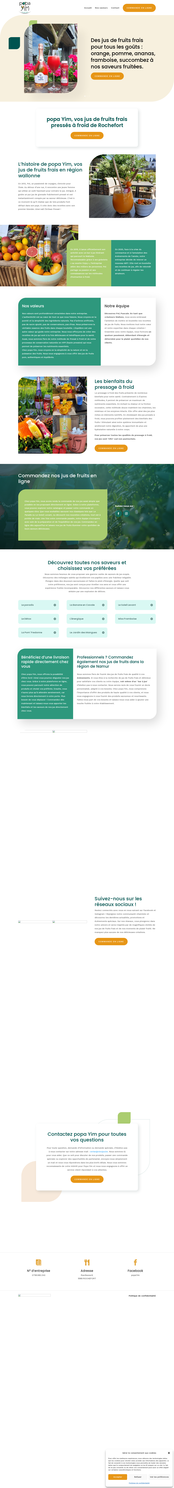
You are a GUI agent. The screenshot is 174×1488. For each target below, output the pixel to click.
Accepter (117, 1477)
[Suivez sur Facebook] (118, 513)
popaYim (135, 1275)
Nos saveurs (101, 8)
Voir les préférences (159, 1477)
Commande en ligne (139, 8)
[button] (169, 1453)
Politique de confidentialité (139, 1483)
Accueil (88, 8)
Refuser (138, 1477)
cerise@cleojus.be (99, 1151)
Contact (115, 8)
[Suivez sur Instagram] (126, 513)
